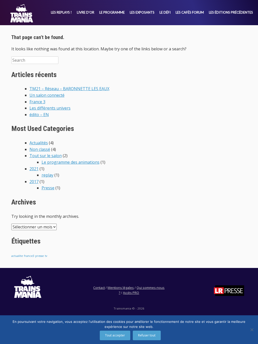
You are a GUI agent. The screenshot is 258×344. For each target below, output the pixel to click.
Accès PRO (131, 292)
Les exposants (142, 12)
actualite (17, 256)
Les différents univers (50, 108)
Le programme (112, 12)
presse (39, 256)
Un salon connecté (46, 95)
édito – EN (39, 114)
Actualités (38, 143)
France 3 (37, 102)
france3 (29, 256)
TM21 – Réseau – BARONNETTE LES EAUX (69, 88)
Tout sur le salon (45, 155)
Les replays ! (61, 12)
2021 (34, 168)
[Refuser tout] (251, 329)
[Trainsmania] (22, 13)
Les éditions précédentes (231, 12)
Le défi (165, 12)
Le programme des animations (71, 162)
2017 (34, 181)
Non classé (39, 149)
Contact (99, 287)
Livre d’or (85, 12)
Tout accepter (115, 335)
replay (47, 175)
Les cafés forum (190, 12)
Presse (48, 188)
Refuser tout (146, 335)
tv (46, 256)
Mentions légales (121, 287)
